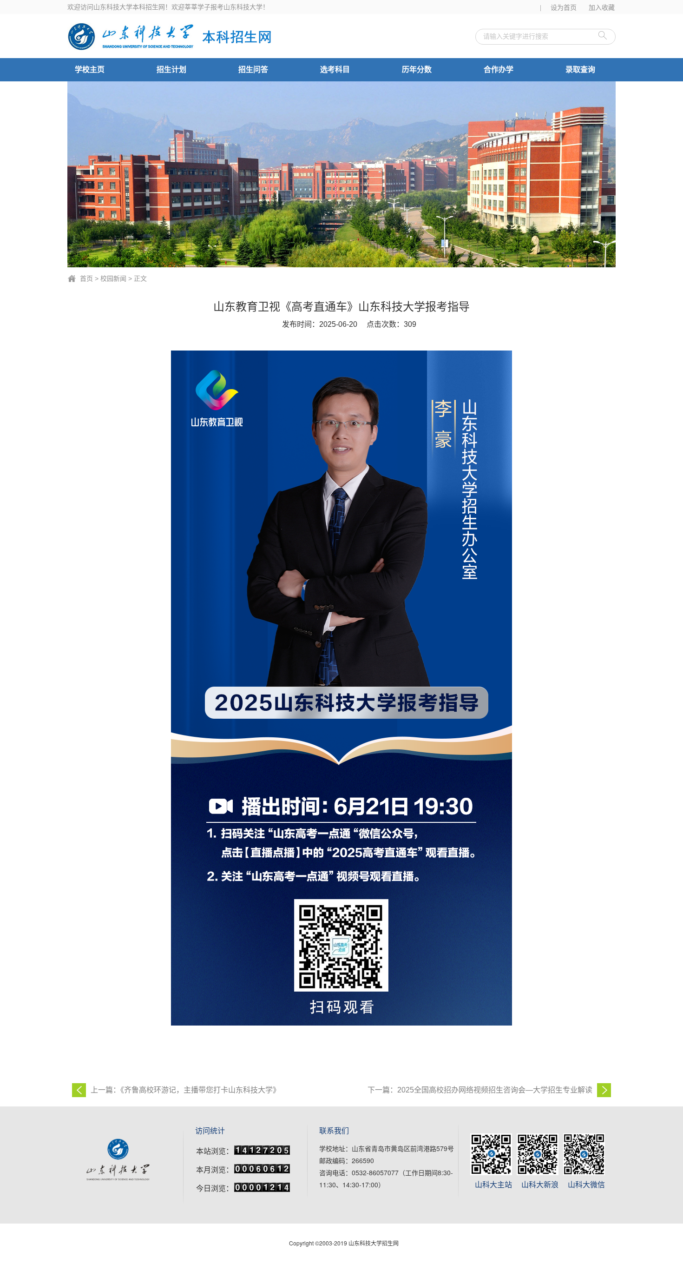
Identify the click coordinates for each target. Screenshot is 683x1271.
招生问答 (253, 69)
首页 (86, 278)
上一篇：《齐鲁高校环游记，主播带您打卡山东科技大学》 (185, 1090)
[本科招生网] (171, 36)
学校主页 (90, 69)
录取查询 (580, 69)
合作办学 (498, 69)
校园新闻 (113, 278)
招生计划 (171, 69)
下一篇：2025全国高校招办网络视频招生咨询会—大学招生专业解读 (480, 1090)
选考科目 (335, 69)
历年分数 (417, 69)
